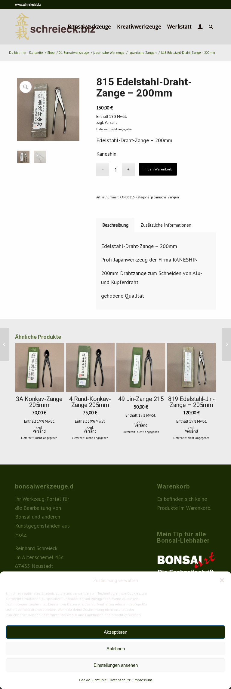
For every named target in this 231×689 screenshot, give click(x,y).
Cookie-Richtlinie (93, 680)
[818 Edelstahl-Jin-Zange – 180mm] (4, 344)
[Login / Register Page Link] (200, 26)
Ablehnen (115, 648)
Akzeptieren (115, 632)
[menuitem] (89, 26)
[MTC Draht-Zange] (226, 344)
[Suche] (211, 26)
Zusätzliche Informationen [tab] (165, 225)
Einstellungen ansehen (116, 665)
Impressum (143, 680)
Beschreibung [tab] (115, 225)
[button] (222, 580)
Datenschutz (120, 680)
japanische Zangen (165, 197)
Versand (111, 122)
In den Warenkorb (157, 169)
